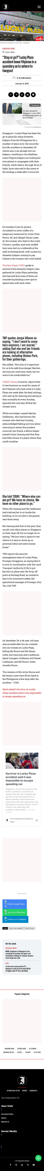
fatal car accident (16, 928)
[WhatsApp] (22, 94)
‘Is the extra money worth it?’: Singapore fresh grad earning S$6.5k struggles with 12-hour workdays (18, 968)
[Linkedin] (27, 94)
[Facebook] (10, 94)
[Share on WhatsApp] (38, 1158)
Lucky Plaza (29, 928)
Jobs (7, 963)
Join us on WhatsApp (16, 912)
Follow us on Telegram (17, 919)
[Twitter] (16, 94)
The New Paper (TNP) (13, 265)
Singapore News (8, 49)
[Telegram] (33, 94)
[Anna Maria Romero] (14, 78)
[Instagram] (16, 1165)
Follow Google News (16, 904)
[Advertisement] (22, 199)
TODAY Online (9, 381)
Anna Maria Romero (25, 78)
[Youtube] (33, 1165)
